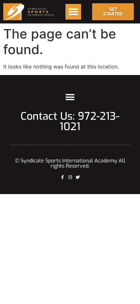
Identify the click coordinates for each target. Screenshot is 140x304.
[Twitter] (78, 177)
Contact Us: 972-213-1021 (70, 121)
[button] (73, 12)
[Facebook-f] (63, 177)
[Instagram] (70, 177)
